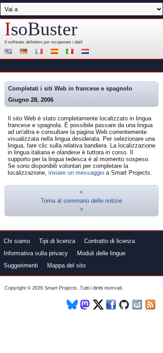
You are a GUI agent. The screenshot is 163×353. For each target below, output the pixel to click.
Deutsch (25, 52)
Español (56, 52)
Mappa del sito (66, 265)
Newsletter (138, 305)
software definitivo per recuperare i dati (45, 42)
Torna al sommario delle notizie (81, 200)
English (9, 52)
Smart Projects (60, 288)
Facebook (111, 305)
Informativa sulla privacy (36, 253)
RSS (151, 305)
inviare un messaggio (76, 172)
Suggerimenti (21, 265)
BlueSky (72, 305)
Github (124, 305)
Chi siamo (17, 241)
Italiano (71, 52)
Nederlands (86, 52)
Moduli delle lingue (101, 253)
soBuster (41, 29)
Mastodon (85, 305)
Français (40, 52)
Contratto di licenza (109, 241)
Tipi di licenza (57, 241)
